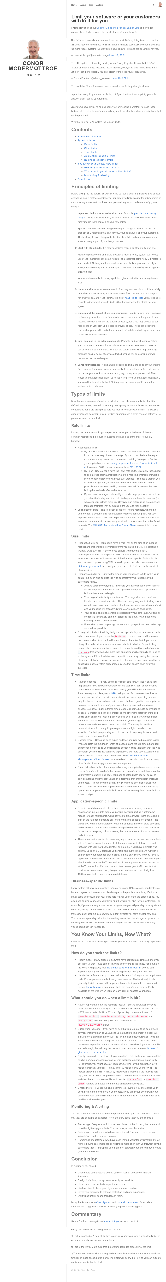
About (83, 4)
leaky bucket (93, 987)
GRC (114, 693)
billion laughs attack (90, 566)
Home (74, 4)
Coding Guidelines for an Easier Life (117, 27)
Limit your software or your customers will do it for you (115, 18)
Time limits (91, 152)
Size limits (90, 148)
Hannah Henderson (128, 1202)
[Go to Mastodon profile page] (31, 75)
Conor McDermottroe (33, 65)
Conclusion (84, 179)
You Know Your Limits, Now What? (99, 163)
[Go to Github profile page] (28, 75)
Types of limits (86, 140)
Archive (99, 4)
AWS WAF (136, 467)
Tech (92, 1270)
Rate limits (90, 144)
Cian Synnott (103, 1202)
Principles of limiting (90, 136)
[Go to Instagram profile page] (35, 75)
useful (107, 1221)
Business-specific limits (98, 159)
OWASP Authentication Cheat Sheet (114, 525)
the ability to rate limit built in (124, 967)
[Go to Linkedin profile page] (39, 75)
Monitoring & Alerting (97, 175)
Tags (91, 4)
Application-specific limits (99, 155)
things (115, 1221)
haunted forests (134, 297)
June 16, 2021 (116, 55)
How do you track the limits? (101, 167)
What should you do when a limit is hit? (107, 171)
